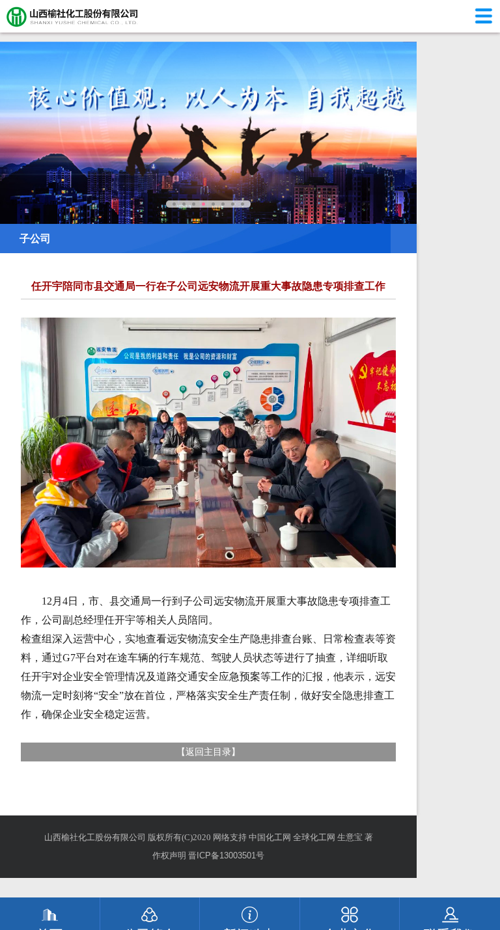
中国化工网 (270, 837)
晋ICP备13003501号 (226, 855)
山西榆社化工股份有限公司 (95, 837)
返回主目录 (208, 751)
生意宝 (350, 837)
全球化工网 (314, 837)
